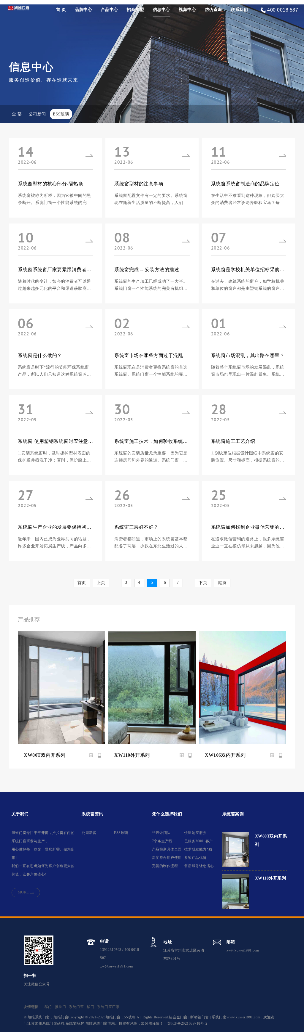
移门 (48, 1007)
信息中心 (161, 9)
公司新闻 (37, 114)
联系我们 (239, 9)
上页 (101, 583)
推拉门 (60, 1007)
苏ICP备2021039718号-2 (187, 1023)
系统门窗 (76, 1007)
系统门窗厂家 (108, 1007)
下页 (203, 583)
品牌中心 (83, 9)
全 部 (17, 114)
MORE (23, 892)
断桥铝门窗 (199, 1017)
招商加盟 (135, 9)
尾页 (222, 583)
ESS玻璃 (61, 114)
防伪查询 (213, 9)
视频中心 (187, 9)
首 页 (61, 9)
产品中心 (109, 9)
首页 (81, 583)
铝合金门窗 (178, 1017)
